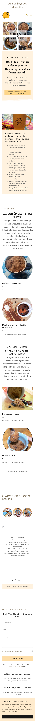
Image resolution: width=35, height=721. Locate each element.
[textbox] (17, 622)
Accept (17, 716)
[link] (6, 15)
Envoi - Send (18, 658)
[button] (27, 15)
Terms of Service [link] (19, 666)
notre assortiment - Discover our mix (17, 92)
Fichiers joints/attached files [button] (13, 651)
